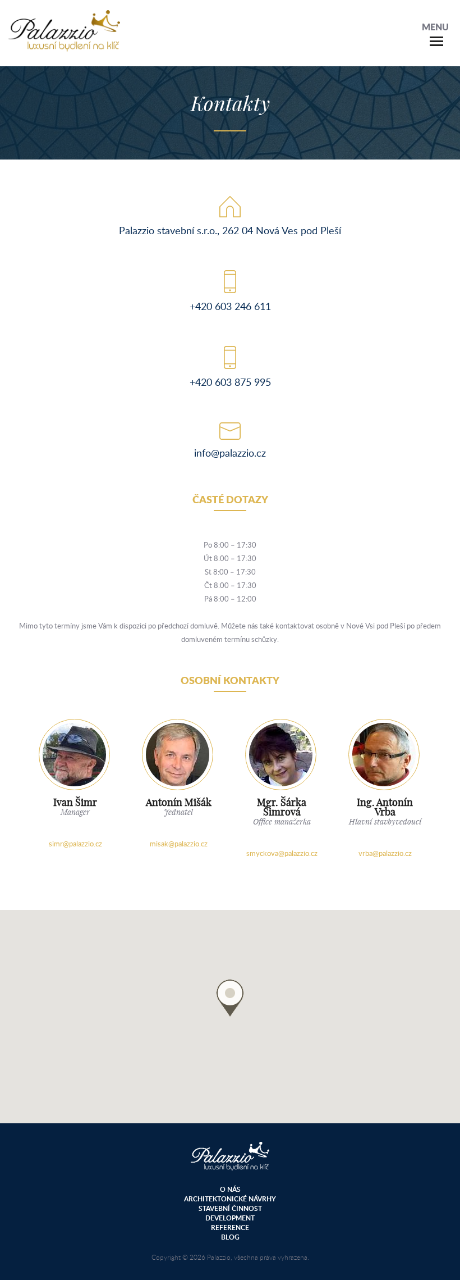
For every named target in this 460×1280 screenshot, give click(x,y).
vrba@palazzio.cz (385, 853)
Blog (230, 1237)
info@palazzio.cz (230, 452)
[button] (230, 997)
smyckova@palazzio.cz (282, 853)
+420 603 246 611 (230, 306)
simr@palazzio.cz (75, 844)
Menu (435, 26)
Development (230, 1218)
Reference (230, 1227)
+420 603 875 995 (230, 382)
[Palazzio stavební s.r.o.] (64, 45)
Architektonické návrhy (230, 1199)
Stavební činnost (230, 1208)
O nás (230, 1189)
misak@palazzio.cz (179, 844)
